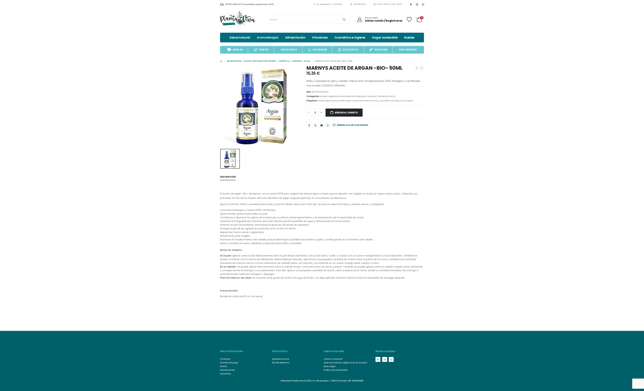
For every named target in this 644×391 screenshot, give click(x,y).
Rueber (409, 37)
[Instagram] (417, 4)
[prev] (416, 68)
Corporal (370, 96)
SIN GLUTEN (380, 49)
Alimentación (295, 37)
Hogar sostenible (384, 37)
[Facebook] (411, 4)
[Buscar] (344, 20)
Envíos (223, 366)
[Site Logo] (237, 19)
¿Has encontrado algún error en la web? (345, 362)
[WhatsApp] (423, 4)
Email (321, 125)
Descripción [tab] (228, 176)
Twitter (315, 125)
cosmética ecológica (390, 100)
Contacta (225, 358)
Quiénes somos (280, 358)
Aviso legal (329, 366)
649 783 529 (360, 4)
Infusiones (320, 37)
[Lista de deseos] (409, 19)
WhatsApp (328, 125)
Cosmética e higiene (349, 37)
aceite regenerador (328, 100)
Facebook (309, 125)
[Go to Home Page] (221, 61)
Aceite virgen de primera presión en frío (358, 100)
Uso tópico (408, 100)
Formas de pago (229, 362)
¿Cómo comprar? (333, 358)
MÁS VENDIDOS (408, 49)
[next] (421, 68)
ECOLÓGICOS (350, 49)
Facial (392, 96)
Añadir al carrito (346, 112)
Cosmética (382, 96)
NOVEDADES (320, 49)
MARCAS (238, 49)
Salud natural (239, 37)
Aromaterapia (267, 37)
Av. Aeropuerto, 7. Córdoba (329, 4)
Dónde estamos (280, 362)
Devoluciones (227, 370)
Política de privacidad (335, 370)
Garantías (225, 373)
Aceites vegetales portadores (335, 96)
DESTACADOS (289, 49)
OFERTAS (264, 49)
